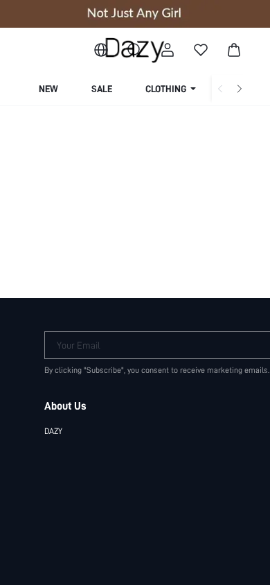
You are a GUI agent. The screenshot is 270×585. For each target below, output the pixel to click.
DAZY (53, 431)
